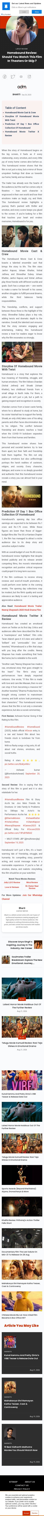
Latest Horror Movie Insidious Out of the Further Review (22, 1006)
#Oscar (28, 730)
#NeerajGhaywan (12, 825)
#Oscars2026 (33, 829)
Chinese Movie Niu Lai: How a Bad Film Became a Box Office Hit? (19, 1316)
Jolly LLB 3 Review (12, 882)
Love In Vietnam (12, 887)
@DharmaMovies (12, 818)
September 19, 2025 (14, 842)
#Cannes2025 (29, 825)
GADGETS (8, 1351)
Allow (37, 12)
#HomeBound (33, 727)
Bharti (17, 94)
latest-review (22, 49)
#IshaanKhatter (33, 818)
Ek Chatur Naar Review (32, 887)
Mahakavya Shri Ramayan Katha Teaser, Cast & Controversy (21, 1285)
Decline (34, 1513)
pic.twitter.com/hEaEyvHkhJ (17, 764)
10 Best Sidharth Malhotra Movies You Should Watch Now (20, 1448)
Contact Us (22, 1485)
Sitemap (13, 1481)
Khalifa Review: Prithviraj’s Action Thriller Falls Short (21, 1221)
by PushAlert (7, 14)
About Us (30, 1481)
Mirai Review (32, 882)
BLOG (22, 999)
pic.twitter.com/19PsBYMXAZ (18, 833)
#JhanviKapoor (33, 822)
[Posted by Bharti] (22, 87)
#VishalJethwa (11, 822)
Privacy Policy (22, 1489)
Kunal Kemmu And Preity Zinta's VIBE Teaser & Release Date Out (19, 1095)
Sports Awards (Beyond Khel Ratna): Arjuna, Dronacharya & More (19, 1190)
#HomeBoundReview (14, 727)
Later (24, 12)
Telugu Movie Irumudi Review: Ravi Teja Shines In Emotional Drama (22, 1044)
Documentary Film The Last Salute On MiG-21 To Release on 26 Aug (19, 1253)
